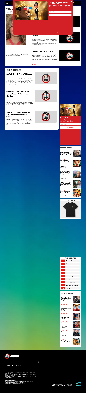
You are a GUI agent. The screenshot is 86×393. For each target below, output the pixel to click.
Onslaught (68, 279)
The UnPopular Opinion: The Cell (43, 51)
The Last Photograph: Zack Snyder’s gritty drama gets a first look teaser (65, 184)
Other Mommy (69, 276)
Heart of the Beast (70, 282)
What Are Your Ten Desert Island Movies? (66, 341)
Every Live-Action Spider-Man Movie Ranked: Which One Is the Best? (66, 307)
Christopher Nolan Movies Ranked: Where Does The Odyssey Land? (66, 299)
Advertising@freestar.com (20, 383)
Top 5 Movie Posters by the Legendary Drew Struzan (66, 333)
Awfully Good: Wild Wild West (19, 74)
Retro (36, 362)
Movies (6, 362)
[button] (7, 3)
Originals (30, 362)
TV (15, 362)
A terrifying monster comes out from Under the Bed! (18, 113)
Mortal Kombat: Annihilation (14, 55)
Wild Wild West (20, 54)
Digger (67, 263)
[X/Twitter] (14, 365)
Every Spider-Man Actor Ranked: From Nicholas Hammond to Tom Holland (66, 324)
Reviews (19, 362)
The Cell (7, 55)
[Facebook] (16, 365)
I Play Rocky (69, 288)
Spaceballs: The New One (72, 285)
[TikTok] (75, 2)
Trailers (25, 362)
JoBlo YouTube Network (10, 375)
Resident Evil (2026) (71, 273)
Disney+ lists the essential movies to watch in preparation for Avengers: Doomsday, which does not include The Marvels (65, 163)
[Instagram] (73, 2)
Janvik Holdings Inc (24, 374)
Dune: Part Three (70, 266)
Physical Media (43, 362)
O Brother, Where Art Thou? (11, 54)
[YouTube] (12, 365)
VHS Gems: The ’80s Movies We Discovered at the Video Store (66, 316)
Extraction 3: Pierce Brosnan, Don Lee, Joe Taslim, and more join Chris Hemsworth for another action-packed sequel (65, 174)
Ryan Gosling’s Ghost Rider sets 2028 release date (65, 192)
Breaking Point (25, 54)
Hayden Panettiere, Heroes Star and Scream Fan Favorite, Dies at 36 (66, 153)
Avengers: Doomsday (71, 260)
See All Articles (35, 64)
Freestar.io (23, 382)
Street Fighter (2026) (71, 269)
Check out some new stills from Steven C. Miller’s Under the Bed (18, 94)
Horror (11, 362)
